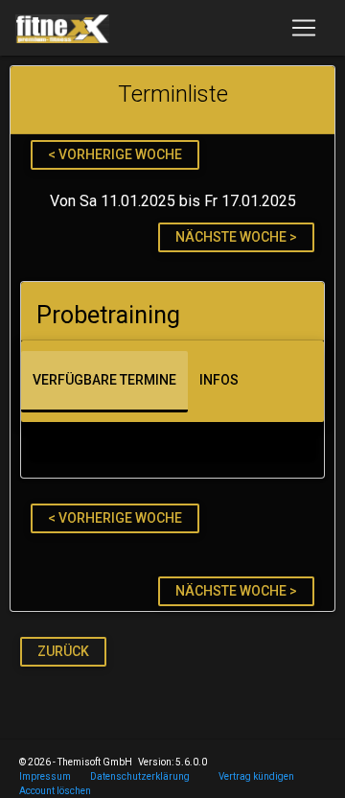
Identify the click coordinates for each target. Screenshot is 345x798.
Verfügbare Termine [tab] (104, 379)
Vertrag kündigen (256, 776)
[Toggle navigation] (304, 28)
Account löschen (55, 791)
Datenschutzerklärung (140, 776)
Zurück (63, 651)
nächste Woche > (236, 237)
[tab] (172, 311)
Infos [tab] (219, 379)
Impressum (45, 776)
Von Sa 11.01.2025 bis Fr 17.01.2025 (173, 201)
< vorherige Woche (115, 154)
